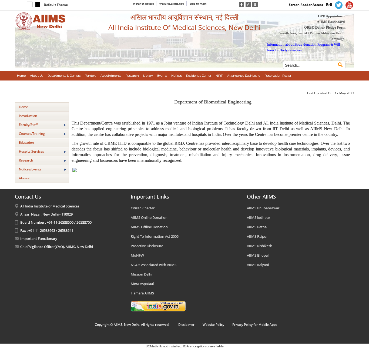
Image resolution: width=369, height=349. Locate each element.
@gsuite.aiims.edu (171, 3)
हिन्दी (329, 4)
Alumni (24, 178)
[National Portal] (158, 306)
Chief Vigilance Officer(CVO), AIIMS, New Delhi (56, 246)
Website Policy (213, 324)
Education (26, 142)
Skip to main (198, 3)
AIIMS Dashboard (331, 22)
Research (26, 160)
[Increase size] (241, 4)
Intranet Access (143, 3)
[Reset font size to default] (248, 4)
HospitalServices (31, 151)
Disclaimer (186, 324)
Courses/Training (32, 133)
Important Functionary (38, 238)
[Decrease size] (255, 4)
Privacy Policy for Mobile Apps (254, 324)
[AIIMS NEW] (40, 21)
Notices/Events (30, 169)
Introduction (28, 115)
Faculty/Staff (28, 124)
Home (23, 107)
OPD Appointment (331, 16)
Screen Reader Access (306, 4)
